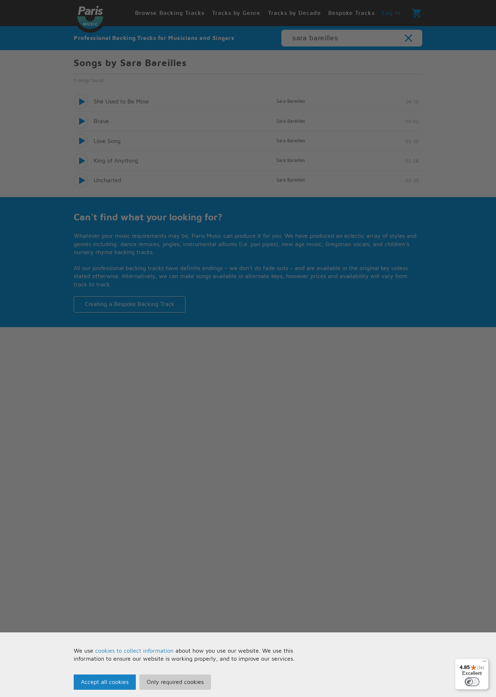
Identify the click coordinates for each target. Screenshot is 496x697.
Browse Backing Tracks (169, 13)
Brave (101, 121)
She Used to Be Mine (121, 102)
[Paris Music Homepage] (90, 16)
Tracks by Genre (236, 13)
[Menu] (484, 663)
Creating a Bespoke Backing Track (129, 304)
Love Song (107, 141)
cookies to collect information (134, 651)
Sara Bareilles (290, 101)
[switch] (472, 681)
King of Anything (116, 161)
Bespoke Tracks (351, 13)
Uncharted (107, 180)
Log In (391, 13)
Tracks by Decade (294, 13)
